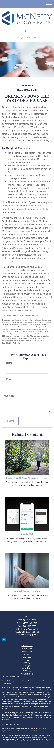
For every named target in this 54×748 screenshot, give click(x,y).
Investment (27, 651)
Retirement (27, 648)
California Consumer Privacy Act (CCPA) (22, 715)
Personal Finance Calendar (27, 591)
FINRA (31, 731)
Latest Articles (27, 668)
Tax (27, 659)
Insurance (27, 657)
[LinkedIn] (26, 31)
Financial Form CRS (12, 676)
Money (27, 662)
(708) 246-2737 (28, 37)
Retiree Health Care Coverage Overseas (27, 478)
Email (9, 379)
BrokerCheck (6, 683)
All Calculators (27, 673)
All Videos (27, 671)
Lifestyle (27, 665)
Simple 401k (27, 534)
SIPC (35, 731)
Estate (27, 654)
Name (9, 362)
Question (9, 395)
